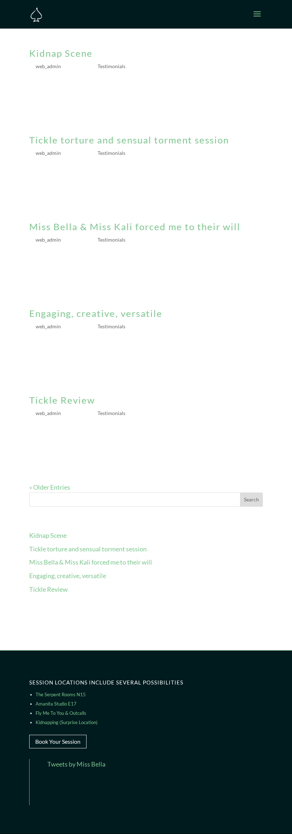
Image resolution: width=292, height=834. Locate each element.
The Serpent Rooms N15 (61, 694)
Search (251, 499)
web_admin (48, 66)
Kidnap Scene (61, 53)
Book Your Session (57, 741)
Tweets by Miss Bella (76, 764)
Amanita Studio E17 (56, 704)
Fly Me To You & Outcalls (61, 713)
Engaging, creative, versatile (95, 313)
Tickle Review (62, 400)
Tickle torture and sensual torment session (129, 140)
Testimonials (111, 66)
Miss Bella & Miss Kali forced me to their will (134, 226)
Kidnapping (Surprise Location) (67, 722)
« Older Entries (49, 487)
